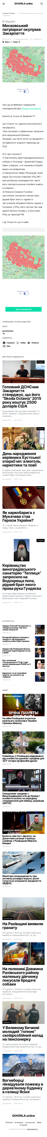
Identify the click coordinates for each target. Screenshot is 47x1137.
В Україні (8, 21)
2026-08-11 (6, 632)
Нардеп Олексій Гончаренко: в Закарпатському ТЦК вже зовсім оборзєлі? (16, 628)
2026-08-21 (6, 806)
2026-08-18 (6, 846)
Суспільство (7, 918)
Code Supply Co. (32, 1129)
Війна (39, 1122)
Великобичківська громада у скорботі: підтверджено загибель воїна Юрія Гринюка (15, 639)
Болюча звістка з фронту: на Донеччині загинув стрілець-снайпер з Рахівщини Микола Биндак (19, 840)
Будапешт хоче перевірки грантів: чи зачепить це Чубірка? (14, 675)
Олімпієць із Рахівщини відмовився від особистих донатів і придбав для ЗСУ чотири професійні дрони (23, 758)
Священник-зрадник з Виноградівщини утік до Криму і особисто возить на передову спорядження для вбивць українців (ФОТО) (23, 798)
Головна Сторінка (8, 13)
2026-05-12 (6, 680)
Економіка (19, 1122)
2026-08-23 (6, 764)
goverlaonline (7, 331)
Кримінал (6, 1022)
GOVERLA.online (23, 3)
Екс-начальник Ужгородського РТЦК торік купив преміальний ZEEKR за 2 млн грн (16, 663)
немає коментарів (22, 39)
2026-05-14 (6, 655)
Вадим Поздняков (31, 108)
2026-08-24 (6, 726)
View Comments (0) (23, 309)
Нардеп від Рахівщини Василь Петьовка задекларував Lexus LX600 (16, 651)
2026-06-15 (6, 644)
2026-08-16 (6, 886)
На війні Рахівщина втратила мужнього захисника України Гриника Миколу (19, 721)
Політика (9, 1122)
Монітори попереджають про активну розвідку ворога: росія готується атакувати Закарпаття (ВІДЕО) (21, 880)
